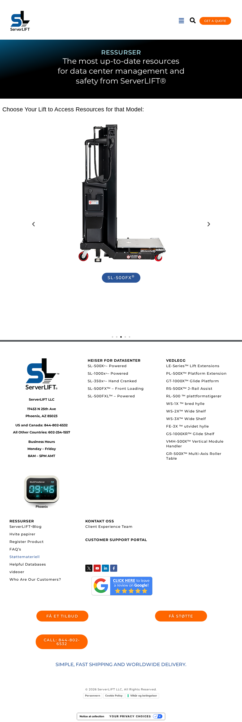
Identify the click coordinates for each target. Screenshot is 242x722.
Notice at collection (92, 716)
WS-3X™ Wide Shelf (186, 418)
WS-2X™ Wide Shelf (186, 411)
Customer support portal (116, 539)
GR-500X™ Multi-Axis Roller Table (193, 456)
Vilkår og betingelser (143, 695)
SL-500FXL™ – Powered (111, 396)
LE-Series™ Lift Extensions (193, 366)
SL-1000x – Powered (108, 373)
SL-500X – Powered (107, 366)
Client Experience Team (109, 526)
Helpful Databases (27, 564)
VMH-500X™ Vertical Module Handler (195, 443)
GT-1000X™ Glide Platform (192, 381)
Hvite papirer (22, 534)
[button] (181, 21)
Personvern (92, 695)
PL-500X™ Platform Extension (196, 373)
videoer (16, 572)
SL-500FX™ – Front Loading (116, 388)
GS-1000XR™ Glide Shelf (190, 434)
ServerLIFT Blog (25, 526)
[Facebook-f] (113, 568)
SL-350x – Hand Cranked (112, 381)
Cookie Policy (113, 695)
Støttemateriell (24, 556)
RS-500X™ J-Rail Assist (189, 388)
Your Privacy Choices (130, 716)
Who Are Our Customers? (35, 579)
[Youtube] (97, 568)
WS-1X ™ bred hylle (185, 403)
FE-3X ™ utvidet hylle (187, 426)
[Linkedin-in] (105, 568)
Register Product (26, 541)
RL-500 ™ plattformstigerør (194, 396)
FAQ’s (15, 549)
